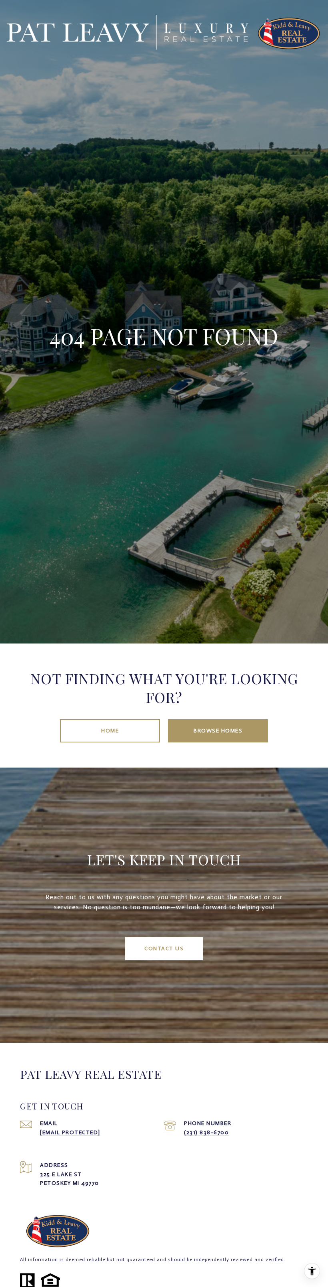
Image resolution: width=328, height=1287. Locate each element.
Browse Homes (218, 730)
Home (110, 730)
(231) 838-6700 (206, 1132)
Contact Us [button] (164, 948)
